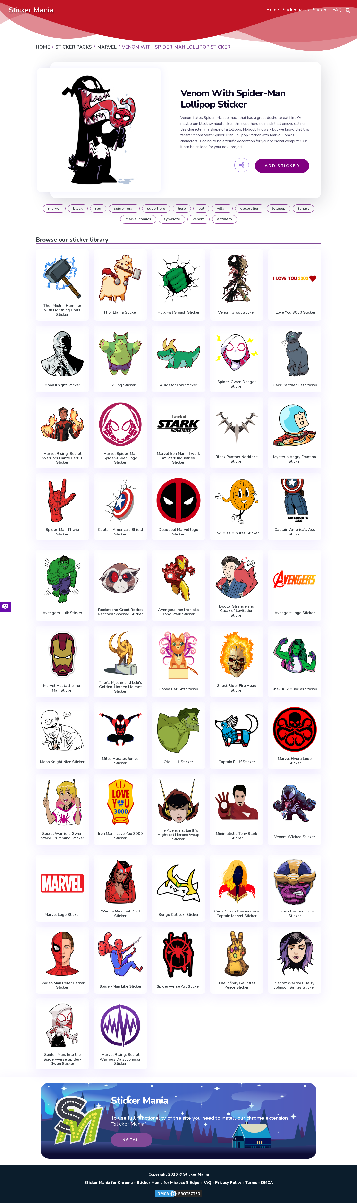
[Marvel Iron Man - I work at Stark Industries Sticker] (178, 424)
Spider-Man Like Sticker (120, 986)
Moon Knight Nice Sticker (62, 762)
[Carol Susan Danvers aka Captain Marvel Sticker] (237, 882)
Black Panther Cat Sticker (294, 385)
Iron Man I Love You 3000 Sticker (120, 835)
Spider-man (124, 208)
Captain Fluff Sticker (236, 762)
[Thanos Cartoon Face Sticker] (295, 882)
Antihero (224, 219)
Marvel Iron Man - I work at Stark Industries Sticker (178, 458)
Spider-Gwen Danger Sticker (236, 384)
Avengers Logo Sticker (294, 613)
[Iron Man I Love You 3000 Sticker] (120, 802)
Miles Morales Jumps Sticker (120, 760)
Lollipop (278, 208)
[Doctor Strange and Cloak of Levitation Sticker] (237, 577)
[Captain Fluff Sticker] (237, 730)
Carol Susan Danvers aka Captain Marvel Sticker (236, 913)
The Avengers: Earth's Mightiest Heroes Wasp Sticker (178, 835)
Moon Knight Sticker (62, 385)
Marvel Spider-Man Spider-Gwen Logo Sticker (120, 458)
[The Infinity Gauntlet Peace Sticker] (237, 953)
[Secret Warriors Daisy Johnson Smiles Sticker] (295, 953)
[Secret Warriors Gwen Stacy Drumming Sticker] (62, 802)
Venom (198, 219)
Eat (201, 208)
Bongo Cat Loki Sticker (178, 914)
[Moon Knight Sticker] (62, 353)
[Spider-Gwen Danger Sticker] (237, 352)
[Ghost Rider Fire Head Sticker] (237, 654)
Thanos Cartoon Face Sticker (295, 913)
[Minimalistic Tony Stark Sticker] (237, 802)
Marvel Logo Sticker (62, 914)
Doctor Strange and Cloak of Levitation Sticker (236, 611)
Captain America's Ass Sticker (294, 531)
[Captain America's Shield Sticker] (120, 500)
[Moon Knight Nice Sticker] (62, 730)
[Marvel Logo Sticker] (62, 883)
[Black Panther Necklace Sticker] (237, 425)
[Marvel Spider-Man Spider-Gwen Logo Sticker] (120, 424)
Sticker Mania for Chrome (108, 1182)
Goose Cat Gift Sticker (178, 689)
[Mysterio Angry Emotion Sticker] (295, 425)
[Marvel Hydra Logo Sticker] (295, 729)
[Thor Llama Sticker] (120, 278)
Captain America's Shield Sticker (120, 531)
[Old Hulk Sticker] (178, 730)
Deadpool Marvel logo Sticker (178, 531)
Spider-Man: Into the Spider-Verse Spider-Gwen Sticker (62, 1059)
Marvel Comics (138, 219)
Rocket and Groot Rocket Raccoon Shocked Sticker (120, 612)
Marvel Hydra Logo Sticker (295, 760)
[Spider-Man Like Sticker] (120, 954)
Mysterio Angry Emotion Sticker (294, 459)
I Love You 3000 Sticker (294, 312)
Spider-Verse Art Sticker (178, 986)
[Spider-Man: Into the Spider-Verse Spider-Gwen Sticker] (62, 1025)
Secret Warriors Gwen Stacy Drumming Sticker (62, 835)
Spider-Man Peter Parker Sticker (62, 985)
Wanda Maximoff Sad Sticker (120, 913)
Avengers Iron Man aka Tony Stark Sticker (178, 612)
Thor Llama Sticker (120, 312)
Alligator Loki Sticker (178, 385)
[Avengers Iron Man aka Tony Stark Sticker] (178, 578)
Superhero (156, 208)
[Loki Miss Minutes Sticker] (237, 501)
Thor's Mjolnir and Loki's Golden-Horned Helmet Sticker (120, 687)
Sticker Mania (31, 10)
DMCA (267, 1182)
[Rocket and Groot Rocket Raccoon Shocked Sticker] (120, 578)
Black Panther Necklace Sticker (236, 459)
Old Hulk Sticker (178, 762)
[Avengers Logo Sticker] (295, 579)
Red (98, 208)
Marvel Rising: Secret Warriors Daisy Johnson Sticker (120, 1059)
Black (78, 208)
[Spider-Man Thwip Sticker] (62, 500)
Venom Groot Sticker (236, 312)
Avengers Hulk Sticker (62, 613)
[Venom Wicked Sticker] (295, 803)
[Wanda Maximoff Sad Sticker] (120, 882)
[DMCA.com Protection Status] (178, 1197)
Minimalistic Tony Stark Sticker (236, 835)
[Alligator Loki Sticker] (178, 353)
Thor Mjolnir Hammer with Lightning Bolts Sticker (62, 310)
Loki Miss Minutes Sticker (236, 533)
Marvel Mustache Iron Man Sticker (62, 688)
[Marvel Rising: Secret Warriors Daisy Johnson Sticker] (120, 1025)
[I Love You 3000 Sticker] (295, 278)
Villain (222, 208)
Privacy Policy (228, 1182)
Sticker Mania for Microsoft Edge (168, 1182)
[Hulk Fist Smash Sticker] (178, 278)
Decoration (249, 208)
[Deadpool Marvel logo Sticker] (178, 500)
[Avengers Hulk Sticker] (62, 579)
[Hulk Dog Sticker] (120, 353)
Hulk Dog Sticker (120, 385)
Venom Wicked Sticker (294, 837)
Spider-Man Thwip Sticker (62, 531)
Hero (182, 208)
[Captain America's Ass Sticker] (295, 500)
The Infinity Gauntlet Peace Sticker (236, 985)
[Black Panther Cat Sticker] (295, 353)
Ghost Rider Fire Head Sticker (236, 688)
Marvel (54, 208)
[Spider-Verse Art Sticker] (178, 954)
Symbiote (172, 219)
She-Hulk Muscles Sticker (294, 689)
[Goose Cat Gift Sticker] (178, 655)
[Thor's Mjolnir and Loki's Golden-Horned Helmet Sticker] (120, 653)
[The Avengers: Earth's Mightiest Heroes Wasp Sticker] (178, 801)
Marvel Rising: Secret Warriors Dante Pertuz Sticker (62, 458)
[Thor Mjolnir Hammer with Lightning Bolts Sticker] (62, 276)
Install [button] (131, 1140)
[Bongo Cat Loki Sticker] (178, 883)
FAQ (207, 1182)
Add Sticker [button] (282, 165)
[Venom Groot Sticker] (237, 278)
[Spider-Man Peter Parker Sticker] (62, 953)
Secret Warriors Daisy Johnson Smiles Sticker (294, 985)
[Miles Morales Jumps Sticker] (120, 729)
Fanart (303, 208)
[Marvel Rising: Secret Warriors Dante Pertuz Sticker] (62, 424)
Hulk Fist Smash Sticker (178, 312)
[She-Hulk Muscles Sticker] (295, 655)
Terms (251, 1182)
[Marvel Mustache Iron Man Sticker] (62, 654)
